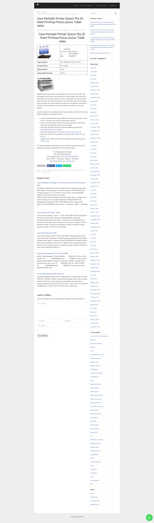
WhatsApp (67, 165)
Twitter (59, 165)
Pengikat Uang (94, 447)
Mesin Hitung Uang (95, 399)
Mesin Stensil (94, 417)
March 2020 (93, 315)
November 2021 (95, 264)
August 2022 (94, 230)
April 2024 (93, 156)
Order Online (101, 5)
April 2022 (93, 245)
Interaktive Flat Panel (96, 373)
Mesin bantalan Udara (96, 395)
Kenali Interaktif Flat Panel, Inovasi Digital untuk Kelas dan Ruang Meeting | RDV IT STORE (102, 47)
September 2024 (95, 138)
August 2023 (94, 186)
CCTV (92, 351)
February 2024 (94, 164)
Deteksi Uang (94, 362)
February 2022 (94, 253)
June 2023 (93, 193)
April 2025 (93, 112)
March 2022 (93, 249)
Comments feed (95, 500)
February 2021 (94, 282)
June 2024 (93, 149)
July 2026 (93, 68)
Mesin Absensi (94, 388)
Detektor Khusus (95, 365)
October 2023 (94, 179)
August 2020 (94, 304)
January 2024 (94, 168)
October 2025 (94, 94)
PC (91, 436)
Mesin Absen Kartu (95, 384)
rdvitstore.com (70, 161)
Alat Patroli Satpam (96, 343)
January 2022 (94, 256)
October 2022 (94, 223)
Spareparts (66, 30)
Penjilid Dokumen (95, 451)
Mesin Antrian (94, 391)
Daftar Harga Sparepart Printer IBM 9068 (52, 253)
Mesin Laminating (95, 402)
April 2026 (93, 79)
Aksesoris (93, 340)
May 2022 (93, 241)
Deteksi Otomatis (95, 358)
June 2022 (93, 238)
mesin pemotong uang (96, 406)
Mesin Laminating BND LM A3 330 (100, 53)
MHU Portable (94, 425)
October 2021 (94, 267)
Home (76, 5)
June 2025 (93, 105)
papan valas (93, 432)
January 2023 (94, 212)
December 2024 (95, 127)
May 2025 (93, 108)
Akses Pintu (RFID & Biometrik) (99, 336)
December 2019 (95, 327)
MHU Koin (93, 421)
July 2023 (93, 190)
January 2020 (94, 323)
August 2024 (94, 142)
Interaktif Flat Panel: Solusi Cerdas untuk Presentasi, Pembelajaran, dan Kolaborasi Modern (102, 32)
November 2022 (95, 219)
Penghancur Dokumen (96, 439)
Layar (92, 380)
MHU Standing (94, 428)
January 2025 (94, 123)
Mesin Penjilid (94, 410)
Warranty (113, 5)
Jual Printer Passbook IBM (47, 233)
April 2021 (93, 275)
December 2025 (95, 90)
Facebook (51, 165)
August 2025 (94, 101)
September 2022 (95, 227)
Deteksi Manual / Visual (97, 354)
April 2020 (93, 312)
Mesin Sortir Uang (95, 414)
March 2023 (93, 205)
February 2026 (94, 82)
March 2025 (93, 116)
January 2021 (94, 286)
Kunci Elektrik (94, 377)
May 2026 (93, 75)
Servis (59, 30)
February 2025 (94, 119)
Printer (44, 12)
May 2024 (93, 153)
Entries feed (93, 497)
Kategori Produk (87, 5)
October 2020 (94, 297)
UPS (91, 484)
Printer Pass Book (49, 30)
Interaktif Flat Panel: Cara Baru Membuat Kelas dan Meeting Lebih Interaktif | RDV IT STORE (102, 39)
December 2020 (95, 290)
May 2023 (93, 197)
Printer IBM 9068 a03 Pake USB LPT (50, 274)
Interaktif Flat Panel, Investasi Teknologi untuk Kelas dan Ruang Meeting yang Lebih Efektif (103, 24)
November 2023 (95, 175)
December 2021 (95, 260)
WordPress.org (94, 504)
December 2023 (95, 171)
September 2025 (95, 97)
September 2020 (95, 301)
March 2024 (93, 160)
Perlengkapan (94, 454)
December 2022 (95, 216)
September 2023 (95, 182)
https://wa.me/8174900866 (68, 156)
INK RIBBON (94, 369)
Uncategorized (94, 480)
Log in (92, 493)
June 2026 (93, 71)
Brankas (92, 347)
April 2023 (93, 201)
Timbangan (93, 473)
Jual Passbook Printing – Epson (48, 213)
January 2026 (94, 86)
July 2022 (93, 234)
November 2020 (95, 293)
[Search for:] (103, 13)
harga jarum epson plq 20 (72, 132)
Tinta (91, 476)
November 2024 (95, 131)
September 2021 (95, 271)
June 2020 (93, 308)
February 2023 (94, 208)
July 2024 (93, 145)
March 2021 (93, 278)
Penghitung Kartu (95, 443)
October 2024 (94, 134)
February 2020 (94, 319)
